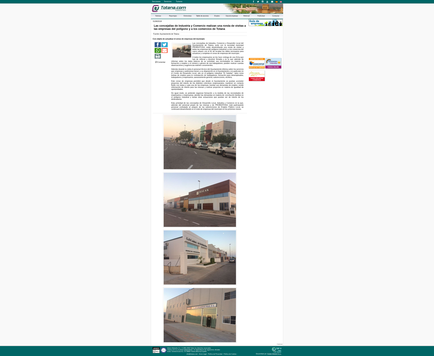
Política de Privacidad (215, 354)
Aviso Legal (203, 354)
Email (272, 1)
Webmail (246, 16)
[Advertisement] (266, 42)
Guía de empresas (232, 16)
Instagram (262, 1)
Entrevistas (188, 16)
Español (276, 1)
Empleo (217, 16)
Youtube (267, 1)
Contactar (275, 16)
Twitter (258, 1)
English (281, 1)
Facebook (253, 1)
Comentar (161, 62)
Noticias (158, 16)
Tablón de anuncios (202, 16)
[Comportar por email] (164, 51)
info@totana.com (192, 354)
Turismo (179, 1)
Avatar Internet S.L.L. (274, 354)
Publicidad (261, 16)
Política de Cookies (230, 354)
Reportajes (173, 16)
